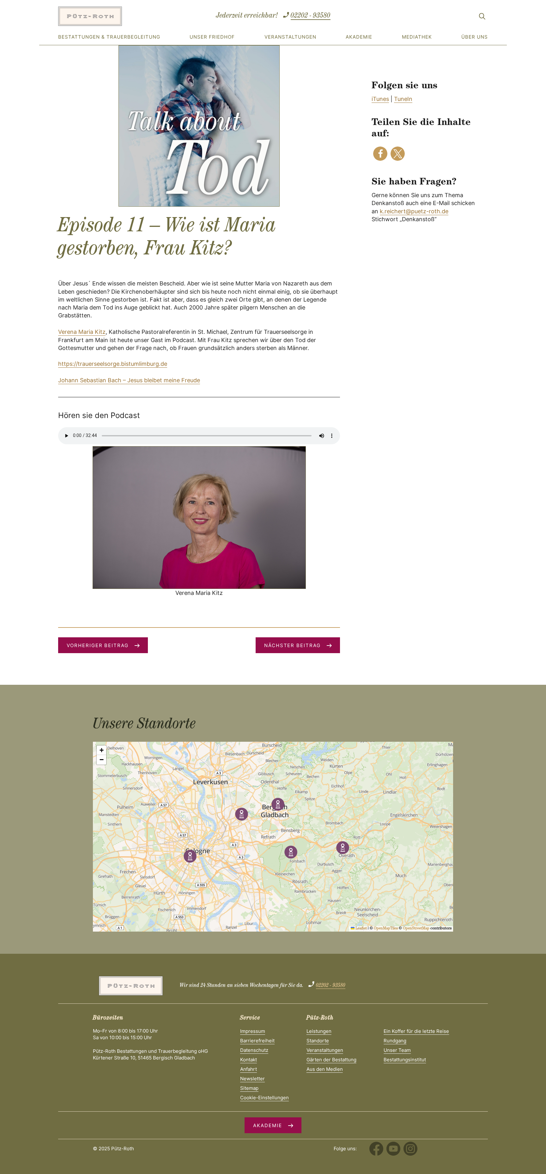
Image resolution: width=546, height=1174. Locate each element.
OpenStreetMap (416, 929)
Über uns (474, 37)
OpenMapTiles (386, 929)
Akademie (359, 37)
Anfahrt (248, 1069)
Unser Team (397, 1050)
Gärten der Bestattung (331, 1060)
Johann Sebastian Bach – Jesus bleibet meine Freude (129, 380)
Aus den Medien (324, 1069)
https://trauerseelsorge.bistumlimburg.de (112, 363)
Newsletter (252, 1079)
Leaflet (361, 929)
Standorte (317, 1041)
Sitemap (249, 1088)
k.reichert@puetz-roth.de (414, 211)
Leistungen (318, 1031)
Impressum (252, 1031)
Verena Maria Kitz (82, 331)
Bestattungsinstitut (405, 1060)
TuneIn (403, 99)
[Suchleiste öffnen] (482, 17)
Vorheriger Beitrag (98, 645)
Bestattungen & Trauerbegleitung (109, 37)
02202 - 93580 (311, 16)
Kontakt (248, 1060)
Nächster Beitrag (292, 645)
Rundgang (395, 1041)
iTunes (380, 99)
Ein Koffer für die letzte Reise (416, 1031)
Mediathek (417, 37)
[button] (380, 154)
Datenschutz (254, 1050)
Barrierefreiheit (257, 1041)
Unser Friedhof (212, 37)
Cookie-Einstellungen (264, 1098)
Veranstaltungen (290, 37)
